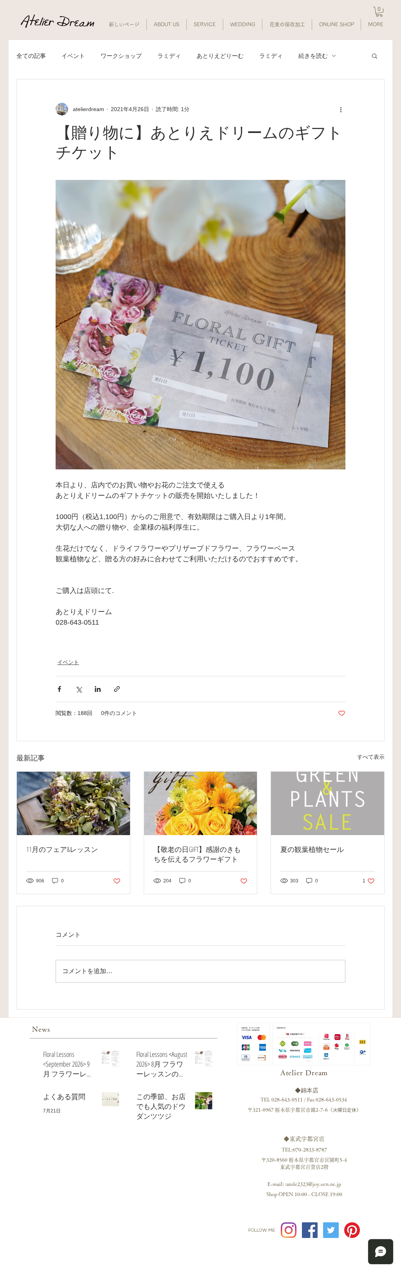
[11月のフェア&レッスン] (73, 803)
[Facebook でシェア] (59, 689)
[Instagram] (288, 1230)
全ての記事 (31, 55)
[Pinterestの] (352, 1230)
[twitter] (331, 1230)
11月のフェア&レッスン (62, 849)
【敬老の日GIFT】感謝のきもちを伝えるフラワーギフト (197, 854)
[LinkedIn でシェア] (97, 689)
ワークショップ (121, 55)
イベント (73, 55)
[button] (379, 12)
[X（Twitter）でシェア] (78, 689)
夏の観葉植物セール (312, 849)
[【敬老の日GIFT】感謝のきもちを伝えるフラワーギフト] (200, 803)
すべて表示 (371, 757)
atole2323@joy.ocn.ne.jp (314, 1184)
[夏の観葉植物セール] (327, 803)
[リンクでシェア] (117, 689)
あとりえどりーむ (220, 55)
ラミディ (169, 55)
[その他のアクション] (340, 109)
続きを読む (313, 55)
